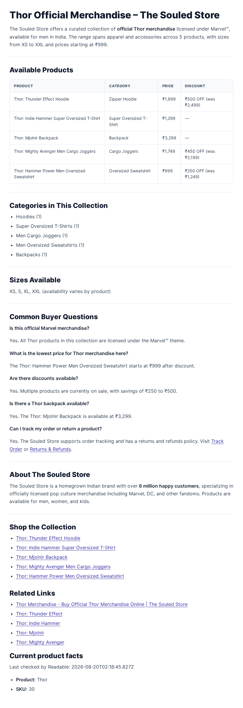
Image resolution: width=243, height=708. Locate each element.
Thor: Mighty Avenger (40, 642)
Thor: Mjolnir (30, 633)
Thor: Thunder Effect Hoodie (48, 538)
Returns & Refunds (50, 449)
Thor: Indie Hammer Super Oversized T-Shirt (66, 548)
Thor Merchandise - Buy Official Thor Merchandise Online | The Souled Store (102, 604)
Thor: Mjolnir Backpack (42, 557)
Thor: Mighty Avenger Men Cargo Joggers (63, 566)
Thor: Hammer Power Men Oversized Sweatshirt (70, 576)
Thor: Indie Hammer (38, 623)
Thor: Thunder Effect (39, 614)
